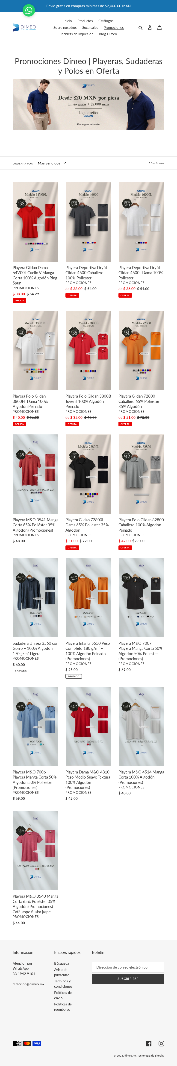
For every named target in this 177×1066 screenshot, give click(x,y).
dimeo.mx (130, 1055)
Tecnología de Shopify (150, 1055)
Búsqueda (61, 963)
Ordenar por (23, 163)
